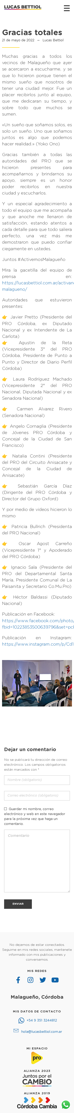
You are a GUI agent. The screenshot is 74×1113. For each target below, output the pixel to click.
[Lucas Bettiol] (22, 7)
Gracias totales (32, 33)
